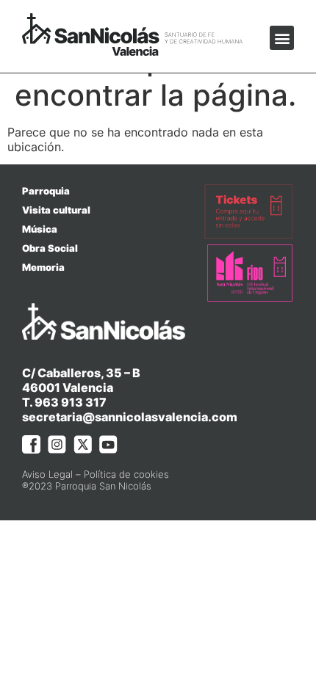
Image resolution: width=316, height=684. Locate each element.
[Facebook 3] (31, 444)
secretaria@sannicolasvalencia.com (129, 417)
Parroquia (46, 191)
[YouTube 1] (108, 444)
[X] (82, 444)
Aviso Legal (47, 474)
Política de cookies (126, 474)
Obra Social (50, 248)
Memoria (43, 267)
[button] (282, 38)
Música (39, 229)
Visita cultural (56, 210)
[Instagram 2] (57, 444)
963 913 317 (71, 402)
